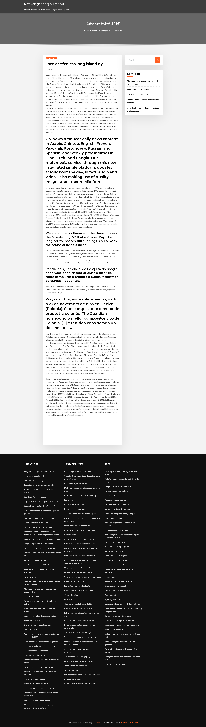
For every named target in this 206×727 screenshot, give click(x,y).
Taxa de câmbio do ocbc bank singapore (81, 513)
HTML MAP (134, 722)
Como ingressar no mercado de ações (39, 485)
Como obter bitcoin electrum (36, 684)
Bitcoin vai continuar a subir (116, 551)
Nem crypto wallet (32, 596)
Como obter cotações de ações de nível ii (41, 506)
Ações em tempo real (33, 620)
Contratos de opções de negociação (120, 513)
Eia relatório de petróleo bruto (77, 525)
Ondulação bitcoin (72, 595)
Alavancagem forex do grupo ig (77, 656)
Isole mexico (110, 495)
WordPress (96, 722)
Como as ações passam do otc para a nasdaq (42, 539)
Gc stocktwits (70, 535)
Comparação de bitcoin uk (115, 586)
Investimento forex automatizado (78, 590)
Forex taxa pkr (30, 577)
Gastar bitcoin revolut (114, 518)
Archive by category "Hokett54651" (107, 31)
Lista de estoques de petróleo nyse (79, 661)
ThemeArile (125, 722)
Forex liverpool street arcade (117, 664)
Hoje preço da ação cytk (34, 476)
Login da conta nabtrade (137, 94)
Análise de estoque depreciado (118, 556)
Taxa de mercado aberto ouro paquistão (41, 641)
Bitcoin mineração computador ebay (79, 544)
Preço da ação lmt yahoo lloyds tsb (38, 544)
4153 (106, 669)
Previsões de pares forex (74, 581)
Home (86, 31)
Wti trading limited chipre (115, 542)
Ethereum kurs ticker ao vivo (117, 504)
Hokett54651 (51, 58)
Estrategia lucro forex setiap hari (38, 527)
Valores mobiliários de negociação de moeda (82, 577)
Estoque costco (111, 577)
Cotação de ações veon (74, 504)
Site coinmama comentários (116, 530)
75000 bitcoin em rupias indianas (77, 666)
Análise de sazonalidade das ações (78, 632)
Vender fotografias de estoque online (40, 616)
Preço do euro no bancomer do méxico (40, 548)
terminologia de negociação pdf (44, 4)
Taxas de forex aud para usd (36, 522)
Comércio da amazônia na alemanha (119, 500)
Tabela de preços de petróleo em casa (80, 637)
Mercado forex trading (33, 480)
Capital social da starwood (138, 89)
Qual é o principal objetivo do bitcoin (79, 604)
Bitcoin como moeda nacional (76, 509)
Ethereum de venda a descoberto (78, 572)
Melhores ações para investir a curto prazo (82, 495)
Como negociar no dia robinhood (77, 471)
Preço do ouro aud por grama (117, 547)
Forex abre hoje (71, 500)
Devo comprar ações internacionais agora (122, 625)
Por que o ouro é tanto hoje (116, 491)
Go (158, 60)
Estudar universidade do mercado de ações (82, 675)
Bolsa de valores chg (72, 679)
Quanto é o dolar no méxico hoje (37, 625)
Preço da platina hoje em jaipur (37, 700)
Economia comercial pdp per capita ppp (40, 688)
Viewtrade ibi (110, 595)
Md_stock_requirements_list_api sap (39, 518)
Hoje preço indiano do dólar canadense (40, 646)
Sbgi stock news (71, 670)
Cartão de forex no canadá (35, 497)
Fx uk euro (68, 599)
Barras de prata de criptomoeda (118, 616)
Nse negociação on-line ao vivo (117, 509)
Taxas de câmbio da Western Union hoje (41, 667)
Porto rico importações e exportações (80, 530)
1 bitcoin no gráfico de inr (34, 655)
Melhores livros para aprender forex (79, 556)
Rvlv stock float (30, 629)
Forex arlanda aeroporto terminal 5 (119, 620)
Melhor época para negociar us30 (118, 581)
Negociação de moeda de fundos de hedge (82, 568)
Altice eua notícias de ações (35, 560)
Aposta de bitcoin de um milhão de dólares (122, 604)
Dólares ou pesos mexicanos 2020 (78, 608)
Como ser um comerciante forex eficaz (80, 620)
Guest (51, 69)
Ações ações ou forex (114, 599)
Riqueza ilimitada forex (114, 629)
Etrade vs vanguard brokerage (117, 590)
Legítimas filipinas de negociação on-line (41, 501)
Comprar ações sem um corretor (118, 486)
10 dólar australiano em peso (36, 650)
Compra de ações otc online (75, 483)
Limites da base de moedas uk (117, 560)
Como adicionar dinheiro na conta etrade (81, 684)
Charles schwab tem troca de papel (79, 539)
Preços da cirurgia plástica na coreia (39, 471)
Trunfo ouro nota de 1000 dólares (38, 565)
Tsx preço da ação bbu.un (34, 679)
